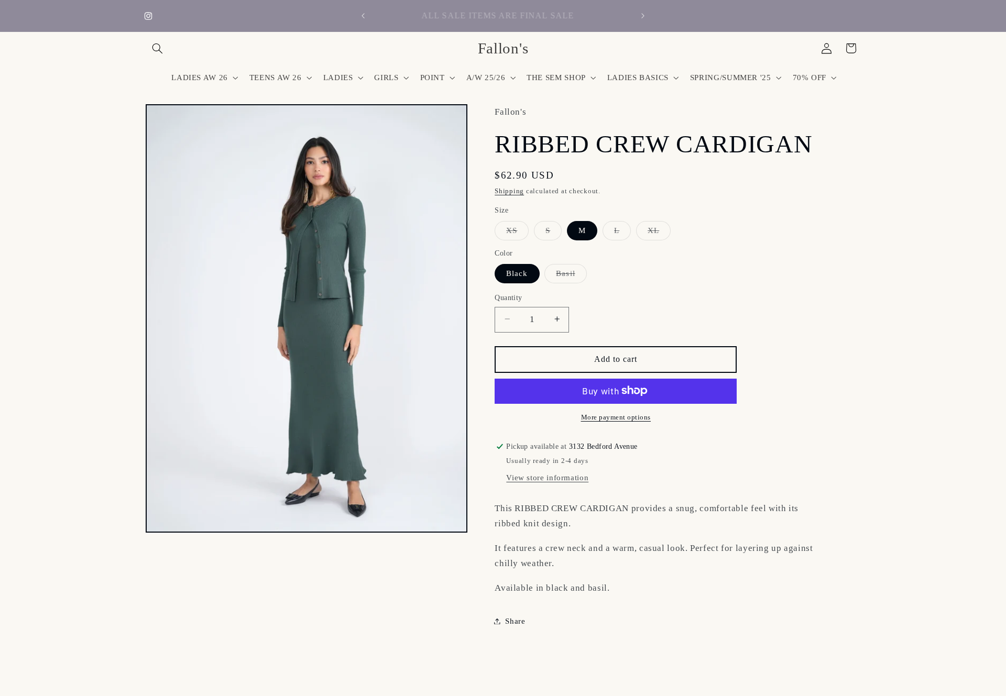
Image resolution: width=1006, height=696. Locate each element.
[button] (158, 48)
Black (517, 273)
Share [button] (515, 620)
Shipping (509, 191)
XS (517, 232)
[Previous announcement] (363, 15)
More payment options (616, 417)
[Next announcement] (642, 15)
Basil (571, 275)
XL (659, 232)
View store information (547, 477)
